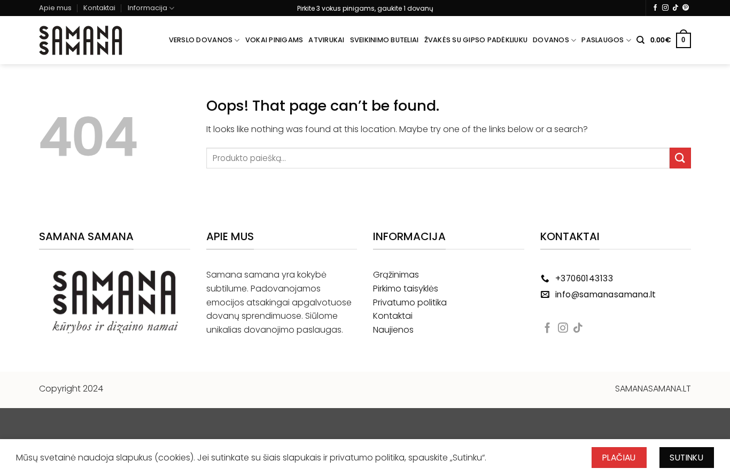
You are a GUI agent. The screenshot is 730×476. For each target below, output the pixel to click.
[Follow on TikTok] (675, 8)
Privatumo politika (410, 302)
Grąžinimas (396, 274)
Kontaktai (99, 7)
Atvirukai (326, 39)
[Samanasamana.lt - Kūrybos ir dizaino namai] (80, 41)
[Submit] (680, 158)
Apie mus (55, 7)
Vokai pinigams (274, 39)
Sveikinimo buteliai (384, 39)
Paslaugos (602, 39)
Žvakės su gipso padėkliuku (476, 39)
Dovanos (551, 39)
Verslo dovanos (201, 39)
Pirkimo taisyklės (405, 288)
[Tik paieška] (640, 40)
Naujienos (393, 330)
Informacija (147, 7)
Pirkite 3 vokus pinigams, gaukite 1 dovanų (365, 8)
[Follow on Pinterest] (685, 8)
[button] (670, 41)
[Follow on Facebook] (655, 8)
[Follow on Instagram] (665, 8)
